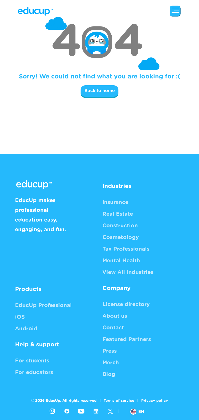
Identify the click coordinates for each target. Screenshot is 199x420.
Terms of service (119, 401)
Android (26, 328)
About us (114, 316)
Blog (108, 374)
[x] (110, 411)
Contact (113, 327)
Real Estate (117, 214)
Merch (110, 362)
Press (109, 351)
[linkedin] (95, 411)
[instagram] (52, 411)
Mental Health (121, 260)
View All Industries (127, 272)
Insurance (115, 202)
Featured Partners (126, 339)
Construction (120, 225)
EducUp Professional (43, 305)
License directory (126, 304)
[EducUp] (175, 11)
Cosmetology (120, 237)
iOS (20, 317)
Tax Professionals (125, 249)
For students (32, 360)
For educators (34, 372)
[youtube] (81, 411)
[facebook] (66, 411)
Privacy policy (154, 401)
